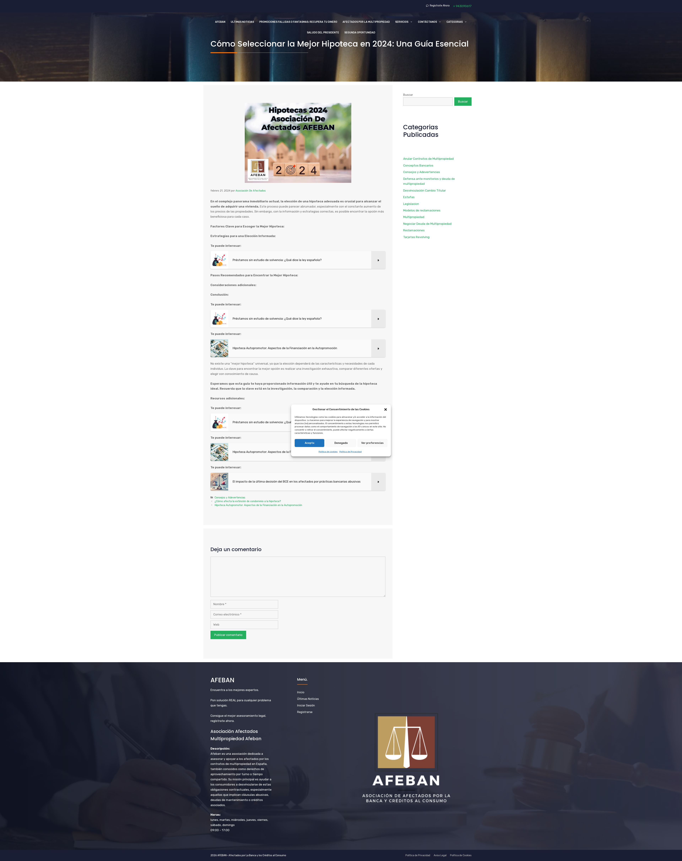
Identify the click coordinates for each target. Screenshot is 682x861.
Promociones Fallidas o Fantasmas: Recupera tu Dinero (298, 21)
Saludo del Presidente (323, 32)
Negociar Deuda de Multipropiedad (427, 223)
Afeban (220, 21)
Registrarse (304, 712)
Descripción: (220, 748)
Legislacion (411, 204)
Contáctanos (427, 21)
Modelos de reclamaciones (421, 210)
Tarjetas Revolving (416, 237)
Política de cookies (328, 451)
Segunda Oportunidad (359, 32)
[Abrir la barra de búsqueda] (341, 43)
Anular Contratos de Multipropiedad (428, 158)
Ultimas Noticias (242, 21)
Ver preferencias (372, 443)
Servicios (401, 21)
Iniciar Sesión (306, 705)
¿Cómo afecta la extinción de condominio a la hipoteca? (248, 501)
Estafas (409, 197)
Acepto (309, 443)
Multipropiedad (413, 217)
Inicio (300, 692)
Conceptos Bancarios (418, 165)
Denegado (341, 443)
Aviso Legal (440, 855)
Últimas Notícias (308, 699)
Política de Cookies (461, 855)
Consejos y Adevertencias (230, 497)
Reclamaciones (414, 230)
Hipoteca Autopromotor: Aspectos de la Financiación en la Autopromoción (258, 505)
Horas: (215, 814)
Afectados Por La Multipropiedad (366, 21)
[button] (385, 409)
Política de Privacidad (350, 451)
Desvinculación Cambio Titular (424, 190)
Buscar (408, 94)
